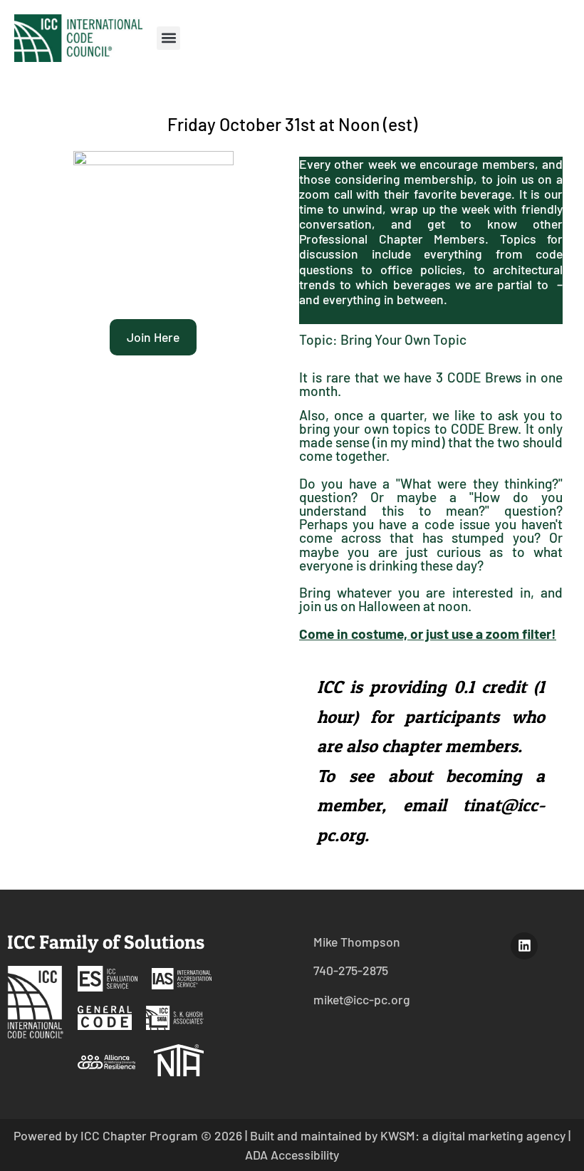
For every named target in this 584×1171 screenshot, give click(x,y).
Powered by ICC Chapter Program (106, 1135)
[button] (168, 38)
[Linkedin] (524, 945)
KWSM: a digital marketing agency (472, 1135)
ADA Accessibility (292, 1154)
